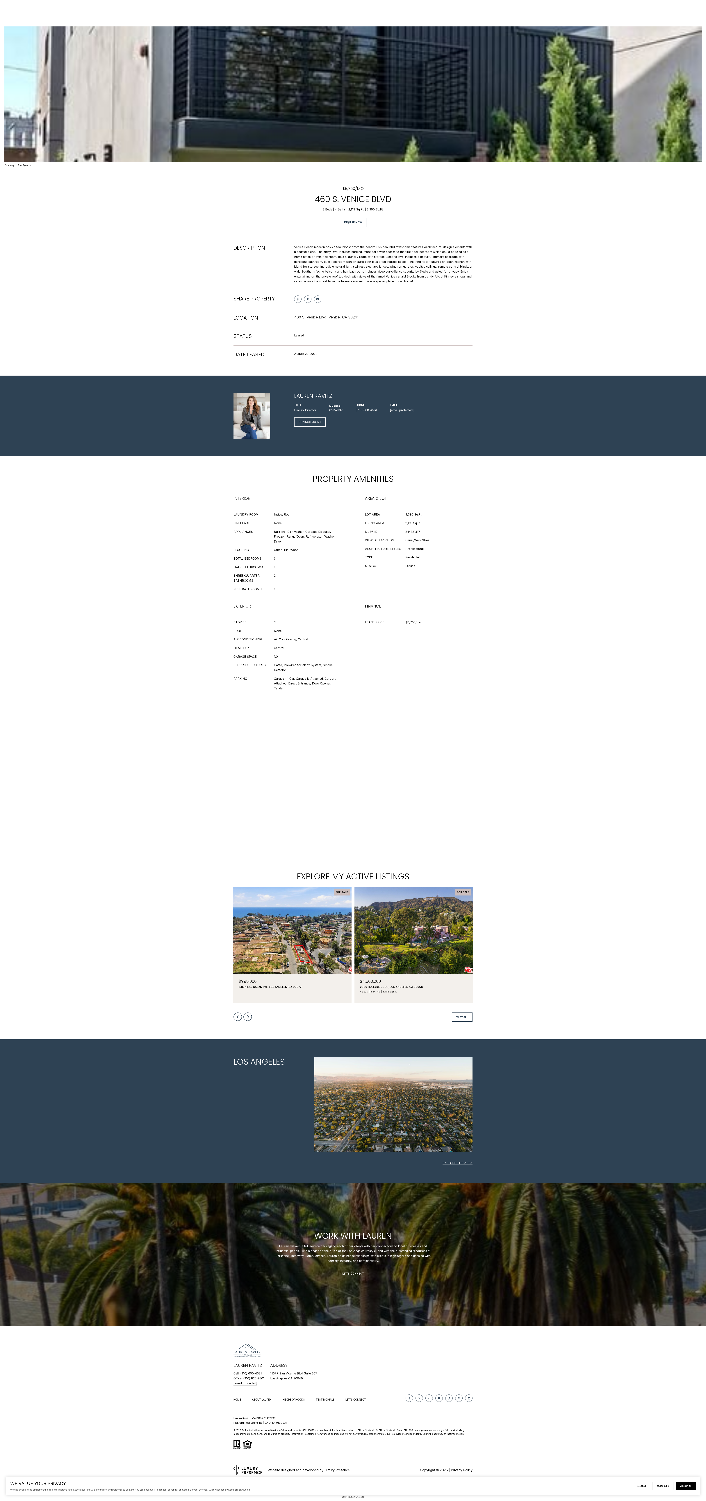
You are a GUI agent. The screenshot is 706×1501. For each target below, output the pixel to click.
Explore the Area (458, 1163)
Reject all (641, 1485)
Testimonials (325, 1399)
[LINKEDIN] (429, 1398)
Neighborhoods (294, 1399)
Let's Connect (355, 1399)
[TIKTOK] (449, 1398)
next (247, 1016)
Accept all (685, 1485)
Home (237, 1399)
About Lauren (262, 1399)
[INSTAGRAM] (419, 1398)
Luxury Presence (337, 1470)
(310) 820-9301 (253, 1378)
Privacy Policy (462, 1470)
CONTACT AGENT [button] (310, 422)
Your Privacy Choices (353, 1496)
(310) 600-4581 (366, 410)
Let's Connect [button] (353, 1273)
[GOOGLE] (459, 1398)
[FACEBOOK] (409, 1398)
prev (237, 1016)
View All (462, 1017)
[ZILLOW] (469, 1398)
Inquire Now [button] (353, 222)
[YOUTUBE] (439, 1398)
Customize (663, 1485)
